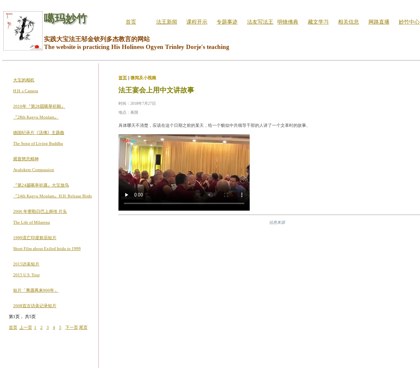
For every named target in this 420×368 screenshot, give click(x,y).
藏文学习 (318, 22)
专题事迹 (227, 22)
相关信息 (348, 22)
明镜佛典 (287, 22)
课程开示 (196, 22)
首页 (131, 22)
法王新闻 (166, 22)
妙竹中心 (409, 22)
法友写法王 (260, 22)
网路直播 (378, 22)
